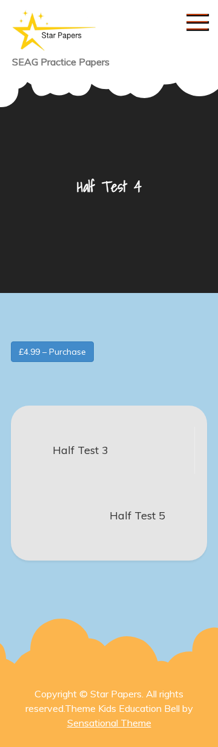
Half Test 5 (137, 515)
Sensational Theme (109, 723)
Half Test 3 (80, 450)
